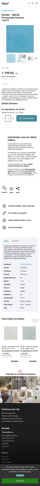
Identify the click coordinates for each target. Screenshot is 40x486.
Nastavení (20, 475)
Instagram (5, 446)
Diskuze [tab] (15, 241)
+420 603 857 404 (8, 441)
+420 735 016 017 (8, 438)
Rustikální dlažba (26, 264)
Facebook (5, 444)
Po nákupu (5, 459)
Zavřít (33, 196)
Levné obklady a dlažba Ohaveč (12, 421)
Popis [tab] (6, 241)
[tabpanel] (11, 344)
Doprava (5, 457)
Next (37, 320)
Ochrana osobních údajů (10, 416)
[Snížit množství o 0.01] (3, 118)
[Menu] (36, 3)
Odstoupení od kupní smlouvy (12, 418)
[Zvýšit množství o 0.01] (13, 118)
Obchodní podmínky (8, 413)
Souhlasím (20, 481)
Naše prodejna (7, 462)
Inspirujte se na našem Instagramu (20, 374)
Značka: (7, 11)
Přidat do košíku (28, 118)
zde (29, 471)
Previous (34, 320)
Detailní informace (10, 103)
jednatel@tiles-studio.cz (10, 435)
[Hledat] (28, 3)
